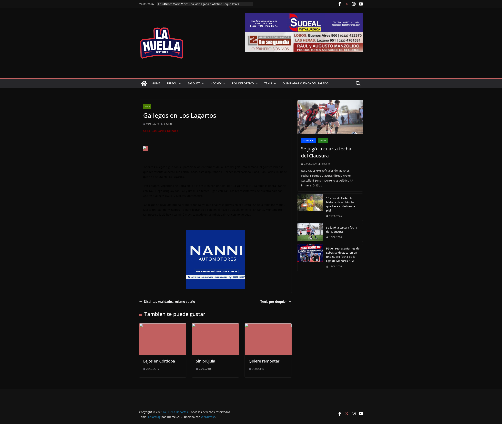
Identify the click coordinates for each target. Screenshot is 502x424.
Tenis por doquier (273, 301)
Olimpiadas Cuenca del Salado (305, 83)
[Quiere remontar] (268, 326)
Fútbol (171, 83)
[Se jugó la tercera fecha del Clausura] (310, 232)
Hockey (215, 83)
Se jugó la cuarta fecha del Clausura (326, 152)
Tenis (268, 83)
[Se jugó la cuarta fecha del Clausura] (330, 117)
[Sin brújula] (215, 326)
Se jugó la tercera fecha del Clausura (341, 229)
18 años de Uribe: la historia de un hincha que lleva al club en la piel (340, 204)
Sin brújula (205, 361)
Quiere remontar (264, 361)
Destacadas (308, 140)
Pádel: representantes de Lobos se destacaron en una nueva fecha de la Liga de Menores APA (208, 4)
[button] (179, 83)
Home (156, 83)
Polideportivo (243, 83)
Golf (147, 106)
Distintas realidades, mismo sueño (169, 301)
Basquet (193, 83)
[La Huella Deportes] (144, 83)
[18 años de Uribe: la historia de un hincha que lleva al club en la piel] (310, 207)
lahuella (168, 123)
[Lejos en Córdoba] (162, 326)
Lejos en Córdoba (159, 361)
